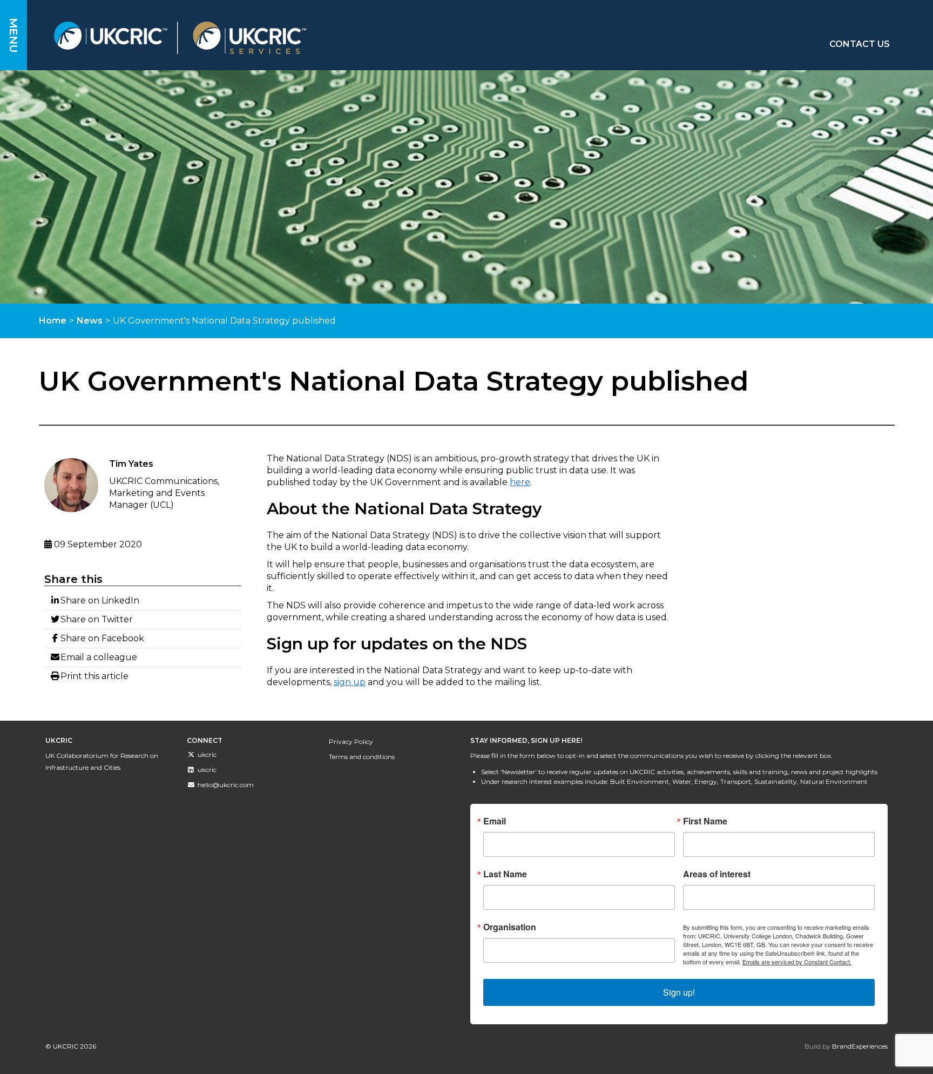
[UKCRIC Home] (308, 38)
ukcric (207, 754)
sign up (350, 682)
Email (494, 821)
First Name (705, 821)
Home (52, 321)
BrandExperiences (860, 1046)
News (90, 321)
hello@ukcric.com (226, 785)
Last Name (505, 874)
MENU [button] (13, 35)
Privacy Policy (351, 741)
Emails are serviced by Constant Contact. (796, 961)
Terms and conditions (362, 757)
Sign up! (679, 992)
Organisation (509, 927)
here (520, 482)
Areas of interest (717, 874)
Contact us (859, 44)
